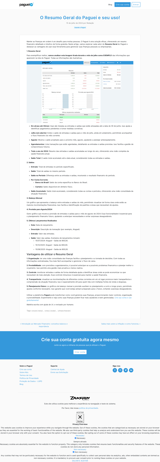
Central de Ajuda (57, 369)
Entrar (136, 4)
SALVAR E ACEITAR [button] (80, 461)
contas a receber (50, 311)
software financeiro (64, 311)
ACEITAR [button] (80, 412)
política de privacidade (88, 408)
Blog (110, 4)
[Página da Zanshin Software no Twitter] (126, 370)
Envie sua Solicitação (59, 372)
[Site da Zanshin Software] (80, 398)
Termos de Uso (26, 375)
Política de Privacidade (29, 378)
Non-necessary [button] (80, 449)
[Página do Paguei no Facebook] (115, 370)
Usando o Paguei (80, 27)
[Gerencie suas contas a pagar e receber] (27, 4)
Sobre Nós (24, 372)
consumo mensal (37, 311)
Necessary (81, 438)
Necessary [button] (80, 435)
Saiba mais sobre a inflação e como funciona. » (120, 324)
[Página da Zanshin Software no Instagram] (120, 370)
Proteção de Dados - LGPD (31, 381)
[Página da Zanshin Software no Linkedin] (131, 370)
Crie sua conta (122, 4)
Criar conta (80, 352)
